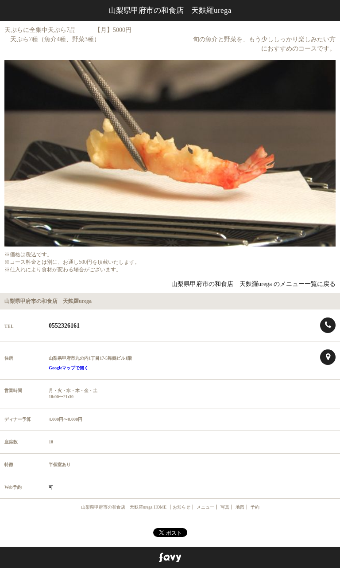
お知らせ (181, 507)
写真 (224, 507)
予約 (255, 507)
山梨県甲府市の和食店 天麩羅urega (170, 10)
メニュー (205, 507)
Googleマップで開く (69, 367)
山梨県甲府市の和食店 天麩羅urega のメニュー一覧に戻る (253, 284)
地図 (240, 507)
